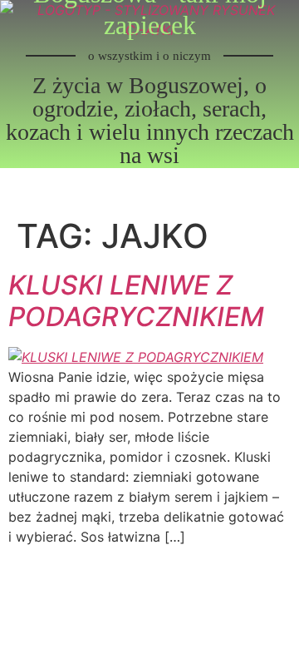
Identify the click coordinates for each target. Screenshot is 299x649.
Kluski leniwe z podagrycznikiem (136, 301)
